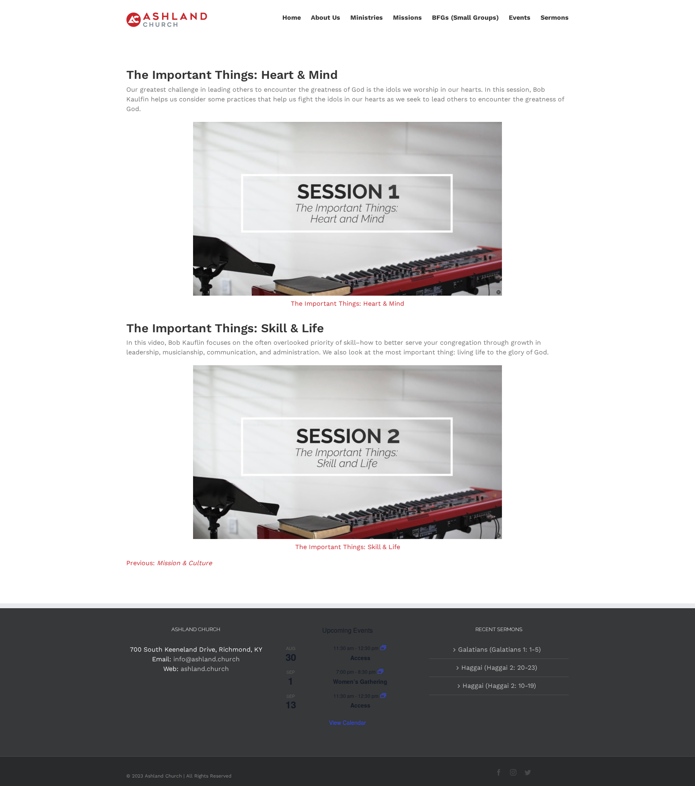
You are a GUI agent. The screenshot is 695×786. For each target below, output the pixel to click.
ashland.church (205, 669)
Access (360, 658)
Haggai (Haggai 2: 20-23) (499, 667)
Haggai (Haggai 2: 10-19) (499, 685)
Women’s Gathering (360, 681)
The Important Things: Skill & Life (347, 547)
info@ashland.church (206, 659)
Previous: (169, 563)
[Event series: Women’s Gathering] (380, 671)
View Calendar (347, 722)
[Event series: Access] (383, 647)
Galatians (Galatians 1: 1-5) (499, 649)
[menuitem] (296, 17)
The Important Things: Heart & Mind (347, 303)
